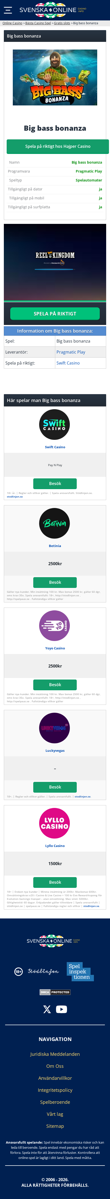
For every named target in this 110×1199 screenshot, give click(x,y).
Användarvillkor (55, 1078)
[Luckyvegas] (55, 728)
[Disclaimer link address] (43, 971)
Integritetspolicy (55, 1090)
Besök (55, 483)
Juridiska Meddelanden (55, 1054)
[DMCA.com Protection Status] (55, 992)
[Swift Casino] (55, 424)
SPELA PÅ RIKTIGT (55, 313)
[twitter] (47, 1010)
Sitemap (55, 1126)
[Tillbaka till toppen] (100, 1191)
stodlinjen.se (15, 496)
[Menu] (8, 10)
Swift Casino (68, 363)
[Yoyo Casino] (55, 625)
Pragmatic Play (71, 352)
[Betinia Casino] (55, 523)
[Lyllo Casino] (55, 823)
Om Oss (55, 1066)
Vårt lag (55, 1114)
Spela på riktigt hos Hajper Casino (57, 146)
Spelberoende (55, 1102)
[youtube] (61, 1010)
